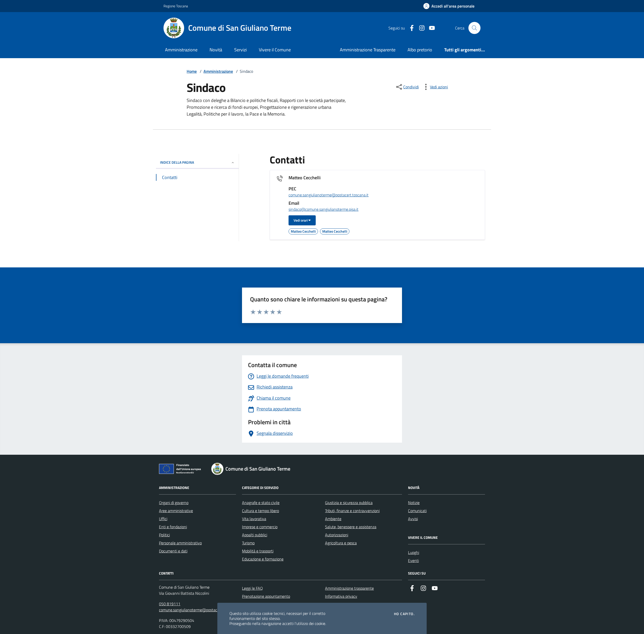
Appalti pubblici (254, 535)
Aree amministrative (176, 511)
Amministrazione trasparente (349, 588)
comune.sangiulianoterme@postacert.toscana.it (329, 195)
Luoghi (413, 552)
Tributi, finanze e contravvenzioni (352, 511)
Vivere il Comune (275, 49)
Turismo (248, 543)
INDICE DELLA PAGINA (177, 162)
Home (192, 71)
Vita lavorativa (254, 519)
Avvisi (413, 519)
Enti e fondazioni (173, 527)
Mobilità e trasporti (257, 551)
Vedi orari (301, 220)
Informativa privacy (341, 596)
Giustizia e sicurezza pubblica (349, 503)
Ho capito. (404, 614)
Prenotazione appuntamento (266, 596)
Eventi (413, 560)
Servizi (240, 49)
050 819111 (169, 604)
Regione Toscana (176, 6)
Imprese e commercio (259, 527)
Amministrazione (181, 49)
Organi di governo (173, 503)
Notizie (414, 503)
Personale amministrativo (180, 543)
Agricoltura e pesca (341, 543)
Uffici (163, 519)
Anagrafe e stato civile (260, 503)
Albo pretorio (420, 49)
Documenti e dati (173, 551)
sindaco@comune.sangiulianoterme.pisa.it (323, 209)
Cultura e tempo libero (260, 511)
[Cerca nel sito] (474, 28)
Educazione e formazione (263, 559)
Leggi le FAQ (252, 588)
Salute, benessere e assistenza (350, 527)
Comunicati (417, 511)
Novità (216, 49)
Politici (164, 535)
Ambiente (333, 519)
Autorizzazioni (336, 535)
